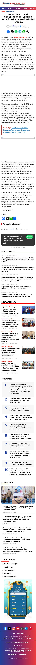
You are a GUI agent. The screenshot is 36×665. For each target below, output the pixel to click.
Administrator (15, 26)
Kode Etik (22, 654)
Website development (26, 638)
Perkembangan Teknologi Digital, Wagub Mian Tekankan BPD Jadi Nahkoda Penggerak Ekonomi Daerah (10, 352)
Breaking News (10, 564)
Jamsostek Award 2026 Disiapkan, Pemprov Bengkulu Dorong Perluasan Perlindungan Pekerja (10, 337)
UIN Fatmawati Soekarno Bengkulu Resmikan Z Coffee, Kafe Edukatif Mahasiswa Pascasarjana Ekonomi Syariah (17, 549)
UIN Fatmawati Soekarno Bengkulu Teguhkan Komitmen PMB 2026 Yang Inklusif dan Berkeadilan (16, 539)
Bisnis (10, 8)
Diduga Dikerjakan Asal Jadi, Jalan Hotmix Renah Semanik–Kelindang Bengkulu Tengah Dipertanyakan (20, 454)
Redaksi (27, 636)
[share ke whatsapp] (16, 33)
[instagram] (14, 629)
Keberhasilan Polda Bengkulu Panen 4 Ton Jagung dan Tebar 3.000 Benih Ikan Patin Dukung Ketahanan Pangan (10, 366)
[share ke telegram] (20, 33)
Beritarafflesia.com (12, 636)
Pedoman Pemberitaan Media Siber (17, 648)
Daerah (25, 8)
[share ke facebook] (9, 33)
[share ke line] (24, 33)
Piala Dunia (9, 570)
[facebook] (5, 629)
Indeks (21, 636)
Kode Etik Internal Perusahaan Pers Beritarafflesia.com (18, 651)
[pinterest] (30, 629)
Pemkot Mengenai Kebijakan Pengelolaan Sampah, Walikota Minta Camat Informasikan (21, 417)
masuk (12, 229)
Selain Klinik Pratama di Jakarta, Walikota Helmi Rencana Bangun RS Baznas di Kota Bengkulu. (20, 427)
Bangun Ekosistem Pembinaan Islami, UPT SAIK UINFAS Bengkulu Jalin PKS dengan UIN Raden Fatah (17, 507)
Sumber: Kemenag (18, 617)
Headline (17, 8)
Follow (29, 237)
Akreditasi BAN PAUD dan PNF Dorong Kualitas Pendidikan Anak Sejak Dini (20, 400)
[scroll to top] (33, 654)
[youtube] (18, 629)
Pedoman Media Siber (10, 638)
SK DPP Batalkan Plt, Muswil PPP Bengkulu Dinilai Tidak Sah (21, 463)
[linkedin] (26, 629)
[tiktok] (22, 629)
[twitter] (10, 629)
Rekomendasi (10, 576)
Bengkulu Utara (10, 11)
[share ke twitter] (12, 33)
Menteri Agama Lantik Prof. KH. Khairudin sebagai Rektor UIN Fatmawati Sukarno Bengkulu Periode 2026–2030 (17, 529)
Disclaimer (12, 654)
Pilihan (7, 573)
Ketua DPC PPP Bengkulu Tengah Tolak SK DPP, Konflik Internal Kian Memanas (20, 445)
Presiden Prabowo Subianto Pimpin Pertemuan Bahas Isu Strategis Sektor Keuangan (20, 408)
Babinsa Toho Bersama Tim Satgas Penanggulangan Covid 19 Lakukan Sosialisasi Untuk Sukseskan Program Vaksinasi (20, 471)
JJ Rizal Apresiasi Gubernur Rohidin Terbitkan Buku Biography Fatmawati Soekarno (21, 436)
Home (4, 8)
